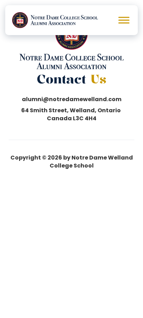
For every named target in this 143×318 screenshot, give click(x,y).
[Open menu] (124, 20)
